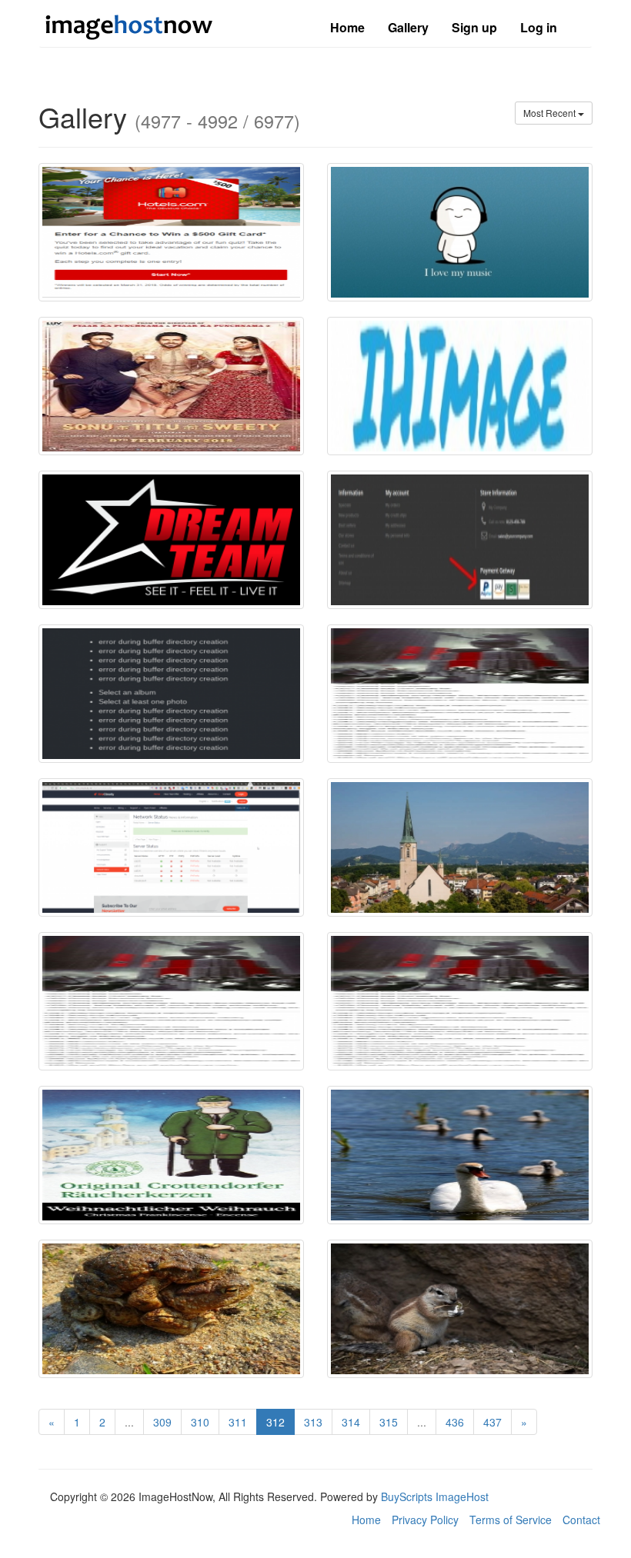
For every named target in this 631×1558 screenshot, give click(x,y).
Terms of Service (510, 1519)
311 (238, 1422)
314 (351, 1422)
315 (388, 1422)
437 (492, 1422)
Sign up (474, 27)
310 (200, 1422)
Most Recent (550, 112)
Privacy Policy (425, 1519)
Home (347, 27)
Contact (581, 1519)
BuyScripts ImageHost (435, 1496)
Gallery (408, 27)
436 (455, 1422)
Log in (538, 27)
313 (313, 1422)
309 (162, 1422)
